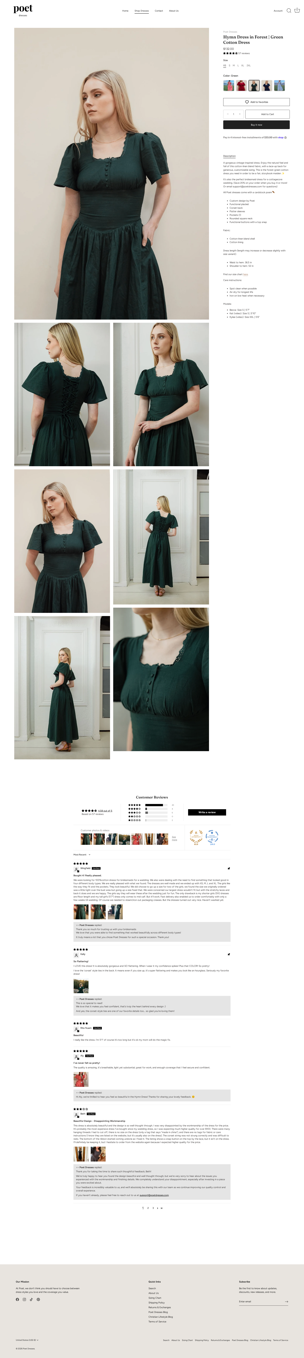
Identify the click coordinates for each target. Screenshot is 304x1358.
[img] (80, 863)
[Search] (288, 10)
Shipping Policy (157, 1302)
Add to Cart (267, 114)
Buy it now (256, 124)
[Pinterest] (38, 1299)
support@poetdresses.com (154, 1195)
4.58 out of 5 (105, 810)
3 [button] (153, 1208)
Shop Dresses (142, 10)
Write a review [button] (207, 812)
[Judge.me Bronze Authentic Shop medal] (196, 836)
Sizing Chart (155, 1297)
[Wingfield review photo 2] (98, 911)
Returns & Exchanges (160, 1307)
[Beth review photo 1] (81, 1154)
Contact (159, 10)
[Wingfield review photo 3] (115, 911)
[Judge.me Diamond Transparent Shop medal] (212, 836)
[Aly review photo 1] (81, 1079)
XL (242, 65)
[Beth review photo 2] (98, 1154)
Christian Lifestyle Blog (161, 1316)
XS (224, 65)
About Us (174, 10)
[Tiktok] (31, 1299)
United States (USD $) (26, 1340)
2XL (249, 65)
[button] (230, 53)
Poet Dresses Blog (158, 1312)
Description (229, 156)
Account (278, 10)
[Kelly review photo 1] (81, 985)
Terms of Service (157, 1321)
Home (125, 10)
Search (152, 1288)
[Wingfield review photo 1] (81, 911)
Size (225, 60)
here (245, 274)
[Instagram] (24, 1299)
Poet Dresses (230, 31)
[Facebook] (17, 1299)
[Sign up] (286, 1301)
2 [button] (148, 1208)
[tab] (231, 156)
